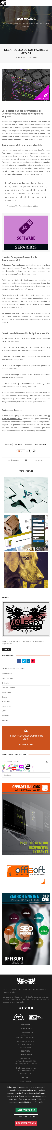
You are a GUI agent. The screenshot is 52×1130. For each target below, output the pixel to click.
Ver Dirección (25, 1047)
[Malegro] (3, 3)
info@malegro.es (28, 1042)
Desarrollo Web (7, 678)
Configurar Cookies (26, 1116)
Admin (23, 57)
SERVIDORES (39, 460)
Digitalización (40, 444)
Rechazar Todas (26, 1123)
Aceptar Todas (26, 1110)
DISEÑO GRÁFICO (14, 460)
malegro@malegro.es (28, 1068)
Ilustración (5, 683)
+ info (6, 649)
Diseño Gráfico (7, 674)
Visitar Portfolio (26, 744)
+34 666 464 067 (28, 1044)
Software (32, 57)
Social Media (6, 706)
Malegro (28, 444)
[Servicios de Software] (29, 451)
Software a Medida (8, 688)
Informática (6, 702)
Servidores (5, 697)
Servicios (8, 444)
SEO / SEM (5, 715)
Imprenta (5, 720)
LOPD (4, 711)
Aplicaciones (6, 692)
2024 (17, 57)
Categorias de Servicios (13, 669)
